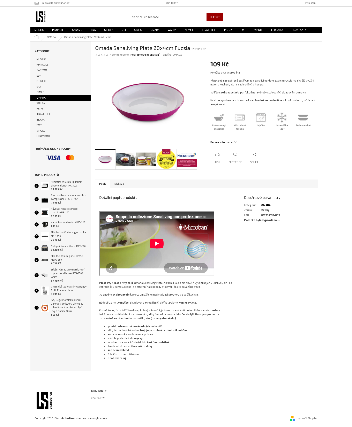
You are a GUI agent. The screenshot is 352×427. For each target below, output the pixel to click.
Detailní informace (221, 142)
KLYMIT (41, 109)
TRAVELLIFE (44, 114)
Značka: (172, 55)
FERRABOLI (43, 136)
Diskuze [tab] (119, 184)
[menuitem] (39, 30)
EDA (39, 76)
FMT (39, 125)
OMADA (41, 98)
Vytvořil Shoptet (308, 418)
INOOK (41, 120)
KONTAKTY (172, 3)
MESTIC (41, 59)
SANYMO (42, 70)
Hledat (215, 17)
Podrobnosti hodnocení (144, 55)
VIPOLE (41, 131)
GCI (39, 87)
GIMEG (40, 92)
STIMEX (41, 81)
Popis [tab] (102, 184)
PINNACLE (42, 65)
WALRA (41, 103)
